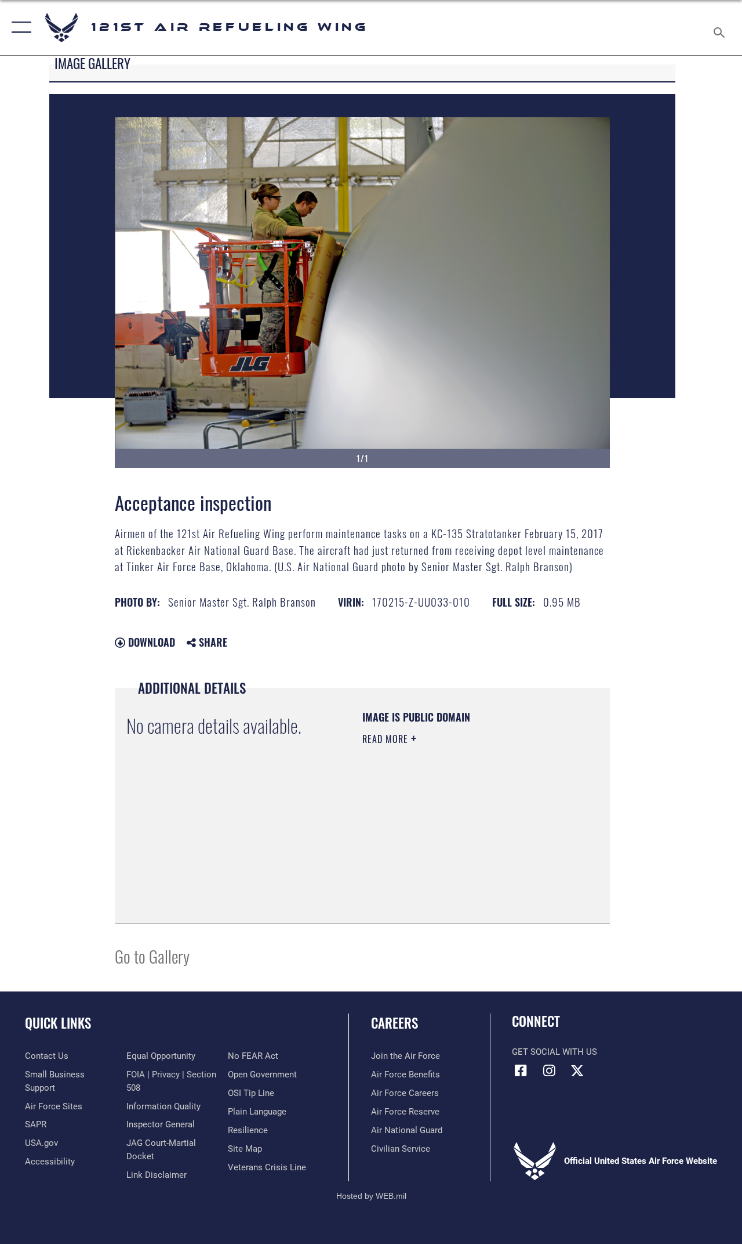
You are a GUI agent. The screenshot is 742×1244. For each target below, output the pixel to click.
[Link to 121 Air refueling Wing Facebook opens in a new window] (520, 1070)
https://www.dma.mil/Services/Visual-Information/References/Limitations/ (432, 853)
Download (150, 642)
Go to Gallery (152, 955)
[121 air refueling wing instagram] (549, 1070)
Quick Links (58, 1023)
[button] (19, 27)
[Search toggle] (721, 27)
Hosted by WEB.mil (371, 1195)
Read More (386, 739)
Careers (394, 1023)
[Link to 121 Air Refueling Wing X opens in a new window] (577, 1070)
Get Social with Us (554, 1052)
